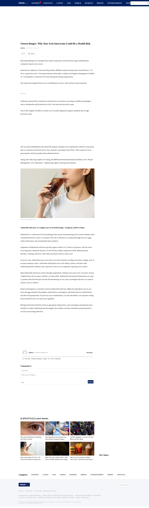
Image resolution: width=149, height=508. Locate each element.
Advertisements (124, 485)
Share (33, 53)
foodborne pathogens (37, 358)
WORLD (78, 3)
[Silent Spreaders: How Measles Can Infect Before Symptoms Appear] (57, 431)
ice (49, 358)
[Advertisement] (74, 24)
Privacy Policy (38, 491)
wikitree (22, 48)
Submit (90, 382)
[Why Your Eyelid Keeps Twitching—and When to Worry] (32, 431)
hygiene (45, 358)
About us (21, 491)
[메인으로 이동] (23, 3)
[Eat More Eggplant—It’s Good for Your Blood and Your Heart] (82, 431)
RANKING (36, 3)
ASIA (69, 3)
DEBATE (100, 3)
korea (52, 358)
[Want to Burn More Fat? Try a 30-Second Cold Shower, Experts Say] (32, 451)
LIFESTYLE (48, 3)
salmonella (57, 358)
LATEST (60, 3)
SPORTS (129, 3)
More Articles (90, 352)
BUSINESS (89, 3)
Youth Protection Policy (49, 491)
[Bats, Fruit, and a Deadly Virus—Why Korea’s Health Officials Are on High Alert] (57, 451)
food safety (27, 358)
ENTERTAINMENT (114, 3)
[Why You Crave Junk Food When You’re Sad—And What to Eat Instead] (82, 451)
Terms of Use (28, 491)
